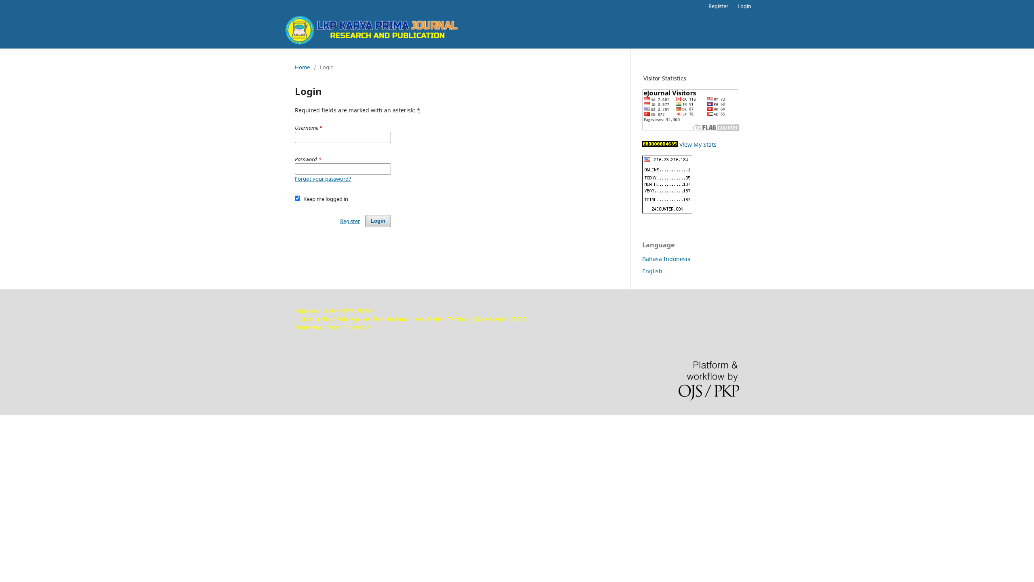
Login (744, 6)
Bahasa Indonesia (666, 259)
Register (718, 6)
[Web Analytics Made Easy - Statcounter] (660, 144)
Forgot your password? (323, 178)
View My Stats (698, 144)
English (652, 271)
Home (302, 67)
